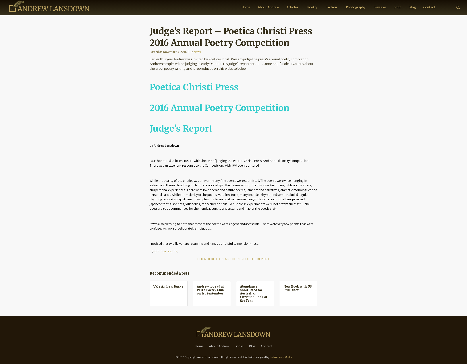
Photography (355, 7)
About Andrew (268, 7)
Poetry (312, 7)
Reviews (381, 7)
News (197, 52)
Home (246, 7)
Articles (292, 7)
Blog (412, 7)
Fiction (332, 7)
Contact (429, 7)
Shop (397, 7)
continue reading (165, 251)
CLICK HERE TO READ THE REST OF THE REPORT (233, 259)
